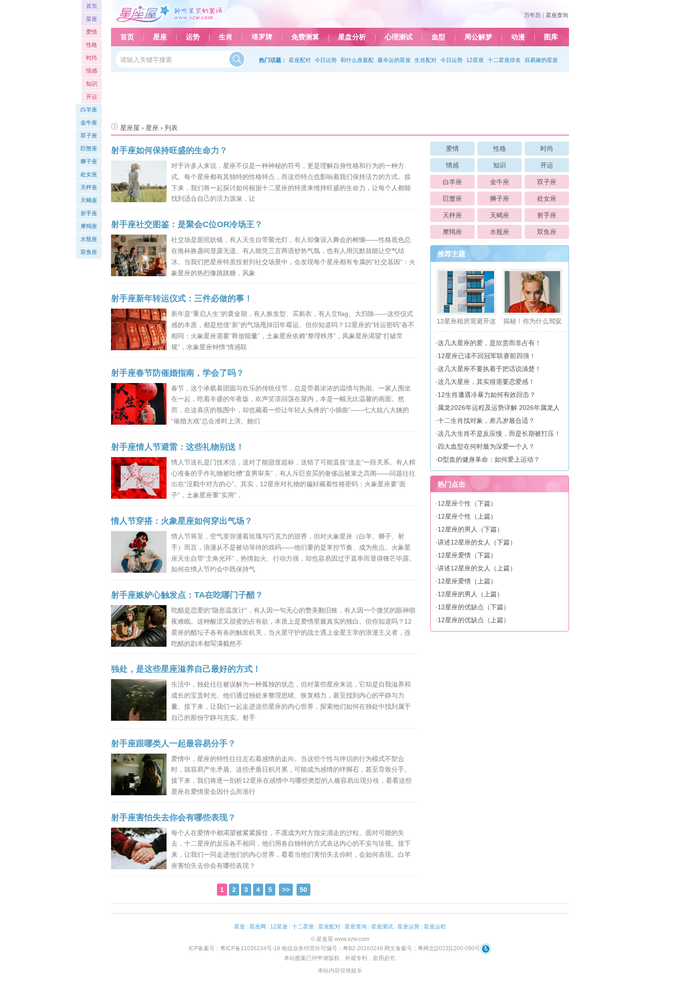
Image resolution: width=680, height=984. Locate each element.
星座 (160, 37)
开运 (546, 165)
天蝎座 (499, 215)
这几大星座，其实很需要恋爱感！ (486, 381)
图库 (551, 37)
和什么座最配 (357, 60)
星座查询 (557, 15)
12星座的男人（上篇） (470, 594)
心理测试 (399, 37)
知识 (499, 165)
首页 (127, 37)
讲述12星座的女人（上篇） (477, 568)
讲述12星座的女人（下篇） (477, 542)
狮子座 (499, 198)
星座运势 (408, 926)
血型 (438, 37)
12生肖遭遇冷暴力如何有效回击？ (487, 394)
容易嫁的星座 (541, 60)
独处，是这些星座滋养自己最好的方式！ (186, 669)
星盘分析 (352, 37)
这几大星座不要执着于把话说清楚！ (489, 368)
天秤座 (452, 215)
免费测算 (305, 37)
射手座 (546, 215)
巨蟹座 (452, 198)
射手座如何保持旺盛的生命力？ (169, 150)
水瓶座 (499, 231)
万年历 (532, 15)
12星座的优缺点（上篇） (474, 620)
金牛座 (499, 182)
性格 (499, 148)
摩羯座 (452, 231)
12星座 (475, 60)
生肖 (226, 37)
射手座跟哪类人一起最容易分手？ (173, 743)
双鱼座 (546, 231)
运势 (193, 37)
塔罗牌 (262, 37)
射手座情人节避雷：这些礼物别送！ (177, 447)
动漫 (518, 37)
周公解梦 (478, 37)
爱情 (452, 148)
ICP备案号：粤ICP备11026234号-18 (234, 948)
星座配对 (300, 60)
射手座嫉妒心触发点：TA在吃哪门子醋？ (187, 595)
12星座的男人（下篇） (470, 529)
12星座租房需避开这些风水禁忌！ (466, 325)
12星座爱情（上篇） (467, 581)
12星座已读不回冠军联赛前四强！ (487, 355)
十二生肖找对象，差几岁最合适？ (486, 420)
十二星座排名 (504, 60)
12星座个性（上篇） (467, 516)
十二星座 (303, 926)
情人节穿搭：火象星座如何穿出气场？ (182, 521)
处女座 (546, 198)
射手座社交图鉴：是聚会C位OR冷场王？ (187, 224)
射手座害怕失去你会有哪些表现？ (173, 817)
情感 (452, 165)
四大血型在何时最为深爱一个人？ (486, 446)
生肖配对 (425, 60)
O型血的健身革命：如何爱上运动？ (489, 459)
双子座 (546, 182)
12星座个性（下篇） (467, 503)
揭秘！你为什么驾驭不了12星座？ (532, 325)
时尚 (546, 148)
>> (286, 889)
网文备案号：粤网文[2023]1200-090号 (432, 948)
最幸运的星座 (394, 60)
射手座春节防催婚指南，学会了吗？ (177, 373)
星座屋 (130, 127)
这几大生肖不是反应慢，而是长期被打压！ (499, 433)
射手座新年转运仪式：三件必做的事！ (182, 298)
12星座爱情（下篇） (467, 555)
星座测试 (382, 926)
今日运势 (326, 60)
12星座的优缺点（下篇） (474, 607)
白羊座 (452, 182)
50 (303, 889)
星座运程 (435, 926)
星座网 (257, 926)
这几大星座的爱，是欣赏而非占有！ (489, 343)
